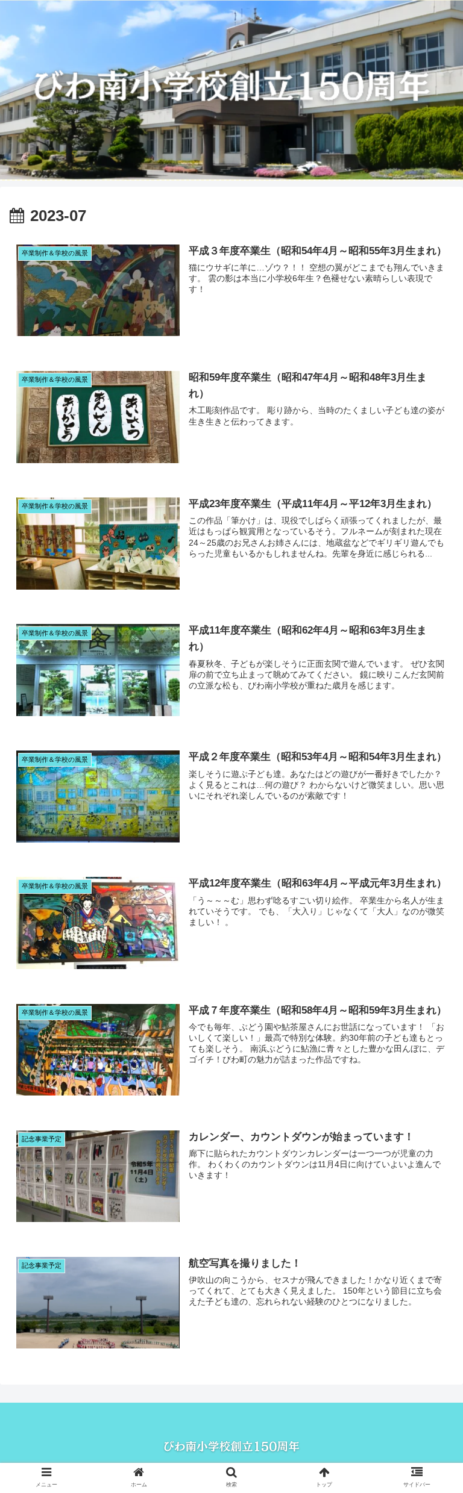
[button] (427, 1158)
